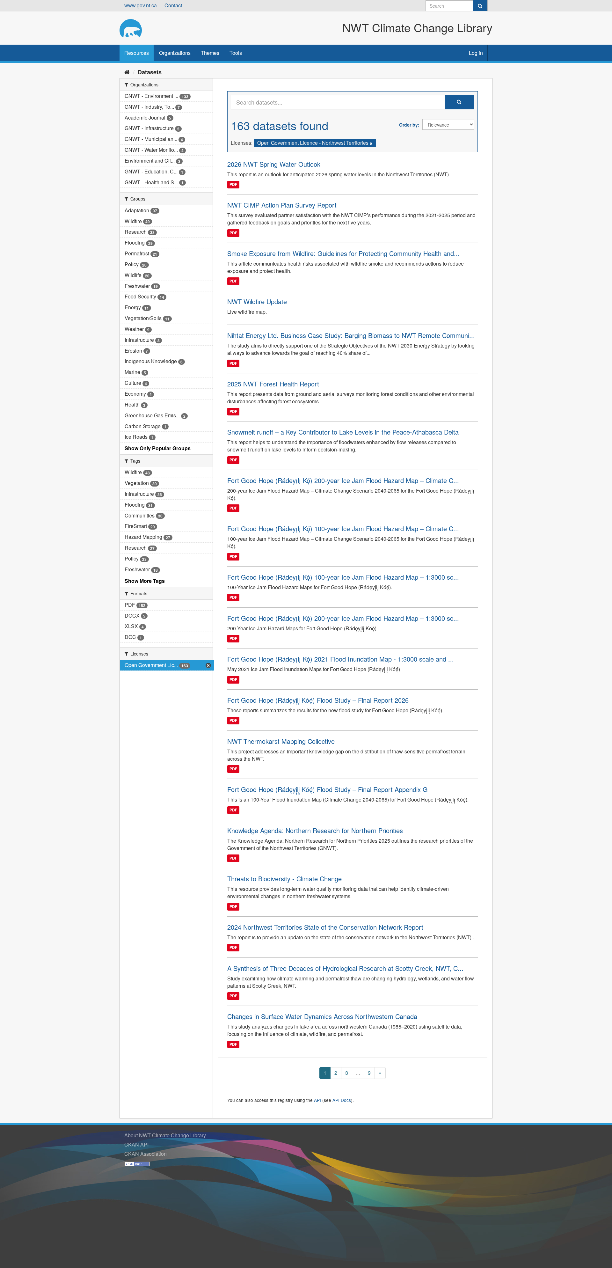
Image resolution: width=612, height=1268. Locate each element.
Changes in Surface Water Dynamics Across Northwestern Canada (322, 1016)
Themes (210, 52)
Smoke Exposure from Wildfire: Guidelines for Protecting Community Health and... (343, 253)
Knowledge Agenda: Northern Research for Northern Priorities (315, 830)
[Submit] (480, 5)
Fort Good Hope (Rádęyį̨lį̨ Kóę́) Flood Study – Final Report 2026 (318, 700)
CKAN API (136, 1144)
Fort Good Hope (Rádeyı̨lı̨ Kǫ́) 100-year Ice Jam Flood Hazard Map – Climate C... (343, 528)
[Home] (127, 72)
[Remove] (371, 143)
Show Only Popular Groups (158, 448)
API (317, 1100)
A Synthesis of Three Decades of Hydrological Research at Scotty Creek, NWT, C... (345, 968)
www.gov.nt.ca (140, 5)
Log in (476, 52)
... (358, 1072)
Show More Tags (145, 580)
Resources (136, 52)
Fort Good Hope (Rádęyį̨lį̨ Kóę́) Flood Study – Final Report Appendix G (327, 789)
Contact (173, 5)
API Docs (341, 1100)
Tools (235, 52)
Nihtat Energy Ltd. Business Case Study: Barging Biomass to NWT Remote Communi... (351, 335)
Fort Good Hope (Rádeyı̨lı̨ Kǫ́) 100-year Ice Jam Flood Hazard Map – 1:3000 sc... (343, 577)
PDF (233, 184)
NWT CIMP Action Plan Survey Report (282, 204)
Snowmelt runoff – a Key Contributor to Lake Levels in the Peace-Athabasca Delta (343, 431)
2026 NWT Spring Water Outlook (273, 164)
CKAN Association (145, 1153)
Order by (408, 124)
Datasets (150, 72)
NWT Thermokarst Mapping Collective (281, 741)
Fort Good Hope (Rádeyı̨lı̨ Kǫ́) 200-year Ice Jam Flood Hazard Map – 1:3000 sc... (343, 618)
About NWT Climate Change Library (165, 1135)
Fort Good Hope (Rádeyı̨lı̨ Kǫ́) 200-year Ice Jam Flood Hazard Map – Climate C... (343, 480)
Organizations (175, 52)
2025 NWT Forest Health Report (273, 383)
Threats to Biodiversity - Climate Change (284, 878)
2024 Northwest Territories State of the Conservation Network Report (325, 927)
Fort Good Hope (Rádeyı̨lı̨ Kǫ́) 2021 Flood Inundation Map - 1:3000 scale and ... (340, 658)
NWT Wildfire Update (257, 301)
